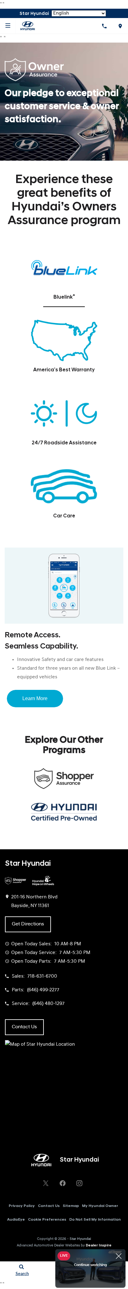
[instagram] (79, 1183)
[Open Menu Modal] (8, 26)
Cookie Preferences (47, 1220)
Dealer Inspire (99, 1245)
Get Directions (28, 924)
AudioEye (16, 1220)
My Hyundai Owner (100, 1206)
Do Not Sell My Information (95, 1220)
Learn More (35, 698)
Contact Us (49, 1206)
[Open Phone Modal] (104, 26)
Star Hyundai (80, 1239)
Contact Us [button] (24, 1027)
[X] (46, 1183)
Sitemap (71, 1206)
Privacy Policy (22, 1206)
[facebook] (62, 1183)
